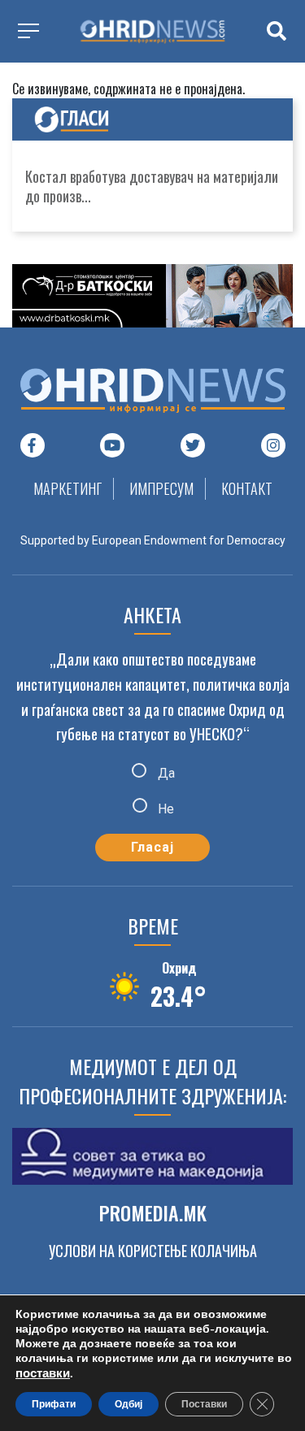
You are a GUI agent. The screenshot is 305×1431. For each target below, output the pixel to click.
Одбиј (128, 1404)
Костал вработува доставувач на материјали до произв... (151, 186)
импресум (161, 488)
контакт (246, 488)
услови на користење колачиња (153, 1250)
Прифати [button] (54, 1404)
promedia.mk (153, 1212)
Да (165, 773)
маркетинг (67, 488)
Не (164, 808)
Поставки (204, 1404)
